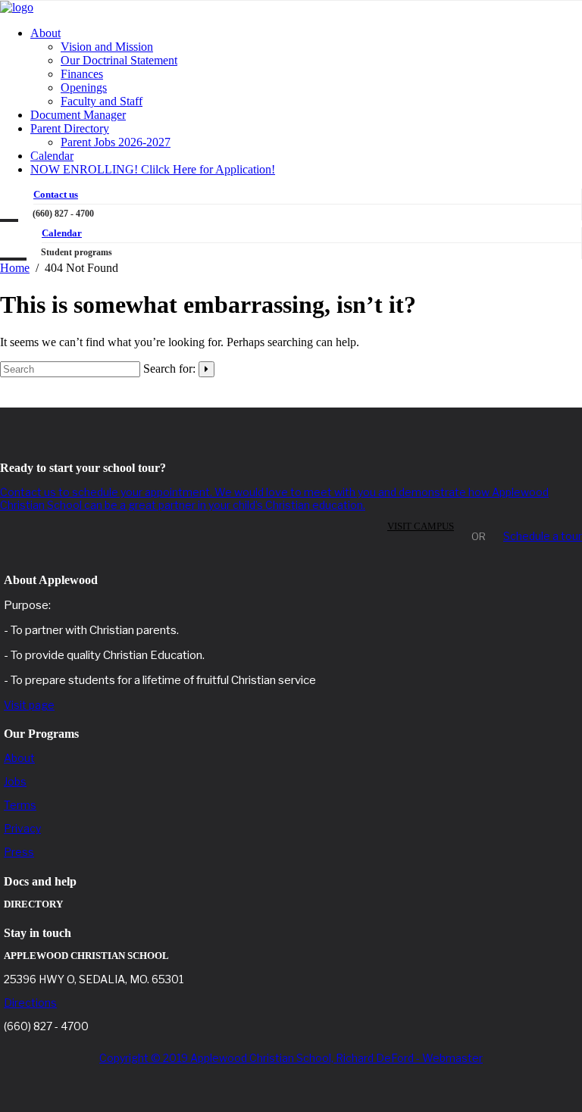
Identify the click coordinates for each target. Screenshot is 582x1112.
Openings (84, 87)
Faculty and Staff (101, 101)
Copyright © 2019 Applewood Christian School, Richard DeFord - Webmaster (291, 1057)
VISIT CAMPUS (420, 526)
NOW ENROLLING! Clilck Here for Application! (152, 169)
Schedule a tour (542, 535)
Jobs (15, 781)
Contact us (55, 194)
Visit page (29, 704)
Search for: (169, 368)
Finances (82, 73)
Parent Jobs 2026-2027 (116, 142)
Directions (30, 1002)
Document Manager (78, 114)
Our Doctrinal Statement (119, 60)
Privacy (22, 828)
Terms (20, 804)
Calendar (52, 155)
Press (19, 851)
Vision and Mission (107, 46)
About (45, 33)
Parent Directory (69, 128)
